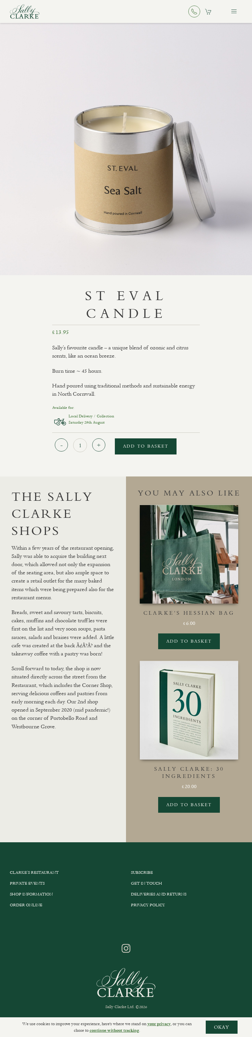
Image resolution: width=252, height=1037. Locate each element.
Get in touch (146, 883)
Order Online (26, 905)
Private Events (27, 883)
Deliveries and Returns (158, 894)
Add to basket (145, 446)
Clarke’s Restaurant (34, 872)
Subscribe (142, 872)
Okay (221, 1027)
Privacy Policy (148, 905)
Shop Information (31, 894)
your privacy (159, 1023)
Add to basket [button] (189, 641)
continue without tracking (114, 1030)
